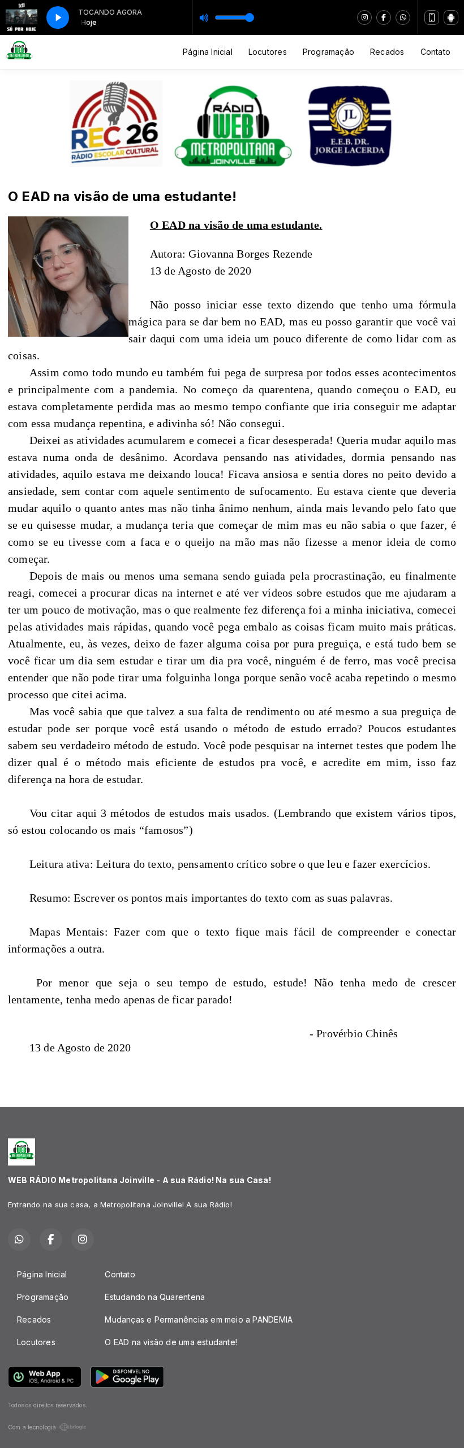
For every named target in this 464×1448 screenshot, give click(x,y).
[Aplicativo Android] (451, 17)
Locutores (267, 51)
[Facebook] (383, 17)
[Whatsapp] (403, 17)
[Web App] (431, 17)
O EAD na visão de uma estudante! (171, 1342)
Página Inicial (208, 51)
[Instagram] (364, 17)
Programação (328, 51)
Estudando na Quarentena (155, 1297)
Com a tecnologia (32, 1427)
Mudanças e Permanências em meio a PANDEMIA (199, 1319)
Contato (435, 51)
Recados (387, 51)
